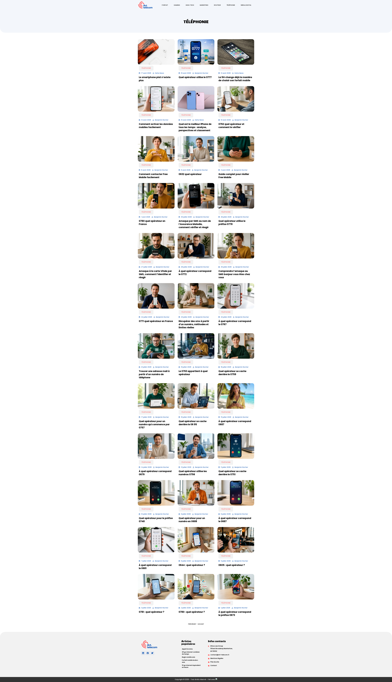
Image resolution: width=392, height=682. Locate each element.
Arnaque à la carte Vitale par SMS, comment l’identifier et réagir (155, 274)
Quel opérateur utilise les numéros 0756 (193, 473)
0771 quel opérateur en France (156, 321)
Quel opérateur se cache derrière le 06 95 (193, 423)
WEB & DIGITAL (246, 5)
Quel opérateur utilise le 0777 (195, 77)
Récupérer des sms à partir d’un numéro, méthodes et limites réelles (194, 324)
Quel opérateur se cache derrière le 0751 (232, 473)
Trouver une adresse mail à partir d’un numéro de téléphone (154, 374)
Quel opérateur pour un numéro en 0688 (192, 520)
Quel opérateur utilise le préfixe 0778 (231, 222)
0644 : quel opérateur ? (192, 565)
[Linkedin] (143, 653)
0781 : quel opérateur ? (151, 612)
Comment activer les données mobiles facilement (156, 126)
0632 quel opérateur (190, 174)
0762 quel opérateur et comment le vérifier (231, 126)
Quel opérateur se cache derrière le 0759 (232, 373)
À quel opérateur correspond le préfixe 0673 (234, 613)
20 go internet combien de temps (191, 653)
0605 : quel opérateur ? (231, 565)
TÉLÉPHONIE (231, 5)
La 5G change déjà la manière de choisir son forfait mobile (235, 79)
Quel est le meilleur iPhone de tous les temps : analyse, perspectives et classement (195, 127)
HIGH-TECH (190, 5)
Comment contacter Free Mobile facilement (153, 176)
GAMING (177, 5)
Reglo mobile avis (188, 657)
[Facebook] (148, 653)
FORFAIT (165, 5)
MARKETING (204, 5)
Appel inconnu (187, 649)
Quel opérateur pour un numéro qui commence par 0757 (154, 424)
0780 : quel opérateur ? (192, 612)
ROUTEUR (217, 5)
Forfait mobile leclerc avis (190, 661)
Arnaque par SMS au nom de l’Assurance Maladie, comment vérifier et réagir (195, 224)
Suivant (201, 624)
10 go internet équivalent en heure (191, 666)
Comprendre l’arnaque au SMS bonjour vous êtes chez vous (234, 274)
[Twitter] (152, 653)
